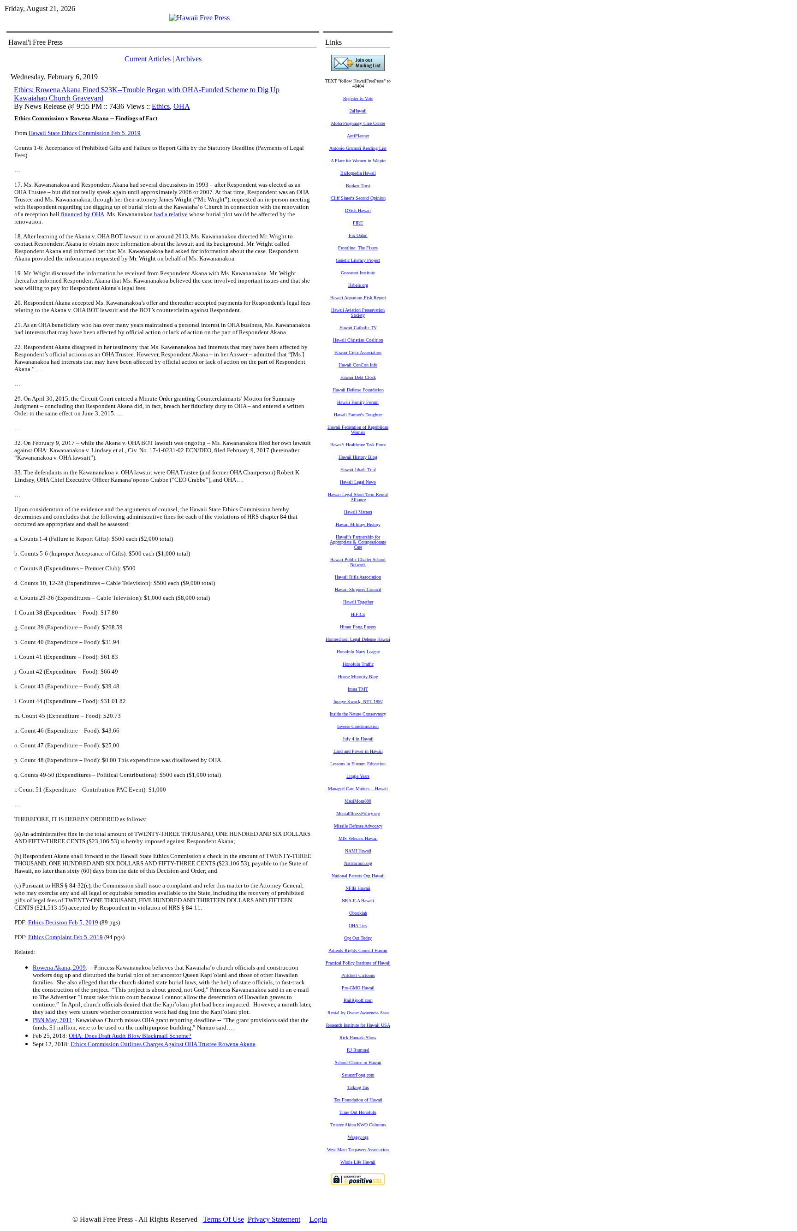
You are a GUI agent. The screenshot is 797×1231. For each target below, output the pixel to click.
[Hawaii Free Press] (199, 18)
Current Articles (148, 59)
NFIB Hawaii (357, 888)
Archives (188, 59)
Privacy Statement (274, 1219)
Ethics (161, 106)
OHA (181, 106)
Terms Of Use (223, 1219)
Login (318, 1219)
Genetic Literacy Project (358, 260)
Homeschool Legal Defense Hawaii (358, 639)
